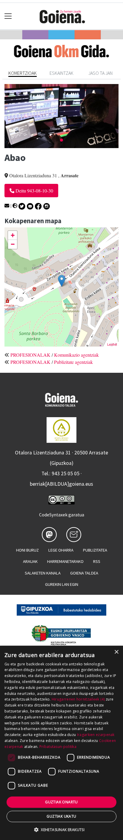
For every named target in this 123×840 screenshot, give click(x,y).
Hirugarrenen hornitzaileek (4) (78, 699)
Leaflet (112, 344)
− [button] (13, 244)
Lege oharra (60, 550)
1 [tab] (61, 140)
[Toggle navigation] (8, 16)
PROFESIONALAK (30, 355)
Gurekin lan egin (61, 584)
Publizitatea (95, 550)
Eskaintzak (61, 73)
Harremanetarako (65, 561)
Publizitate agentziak (73, 362)
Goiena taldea (84, 573)
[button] (61, 829)
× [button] (116, 652)
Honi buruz (27, 550)
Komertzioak (22, 73)
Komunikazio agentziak (76, 355)
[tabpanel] (61, 116)
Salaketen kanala (43, 573)
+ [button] (13, 235)
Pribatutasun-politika (57, 746)
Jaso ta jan (100, 73)
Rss (96, 561)
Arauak (30, 561)
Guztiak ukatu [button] (61, 816)
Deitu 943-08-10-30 (33, 190)
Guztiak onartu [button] (61, 802)
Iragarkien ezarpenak (96, 734)
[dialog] (61, 743)
